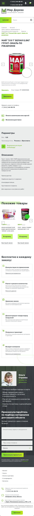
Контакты (5, 481)
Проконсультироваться (13, 273)
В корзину (7, 236)
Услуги (4, 473)
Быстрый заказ (7, 243)
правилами (25, 461)
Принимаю (17, 512)
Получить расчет (10, 291)
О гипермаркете (7, 478)
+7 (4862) (16, 1)
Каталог (6, 20)
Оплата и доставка (8, 476)
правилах (17, 508)
